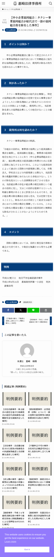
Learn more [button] (10, 541)
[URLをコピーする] (46, 310)
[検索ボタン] (50, 3)
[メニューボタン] (3, 3)
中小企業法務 (11, 30)
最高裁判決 (27, 302)
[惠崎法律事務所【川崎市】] (27, 3)
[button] (8, 310)
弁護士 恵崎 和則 (27, 361)
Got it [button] (27, 549)
